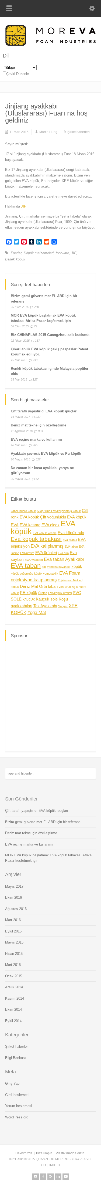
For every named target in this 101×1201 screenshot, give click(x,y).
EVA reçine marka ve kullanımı (36, 439)
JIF (23, 206)
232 (38, 416)
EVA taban (71, 546)
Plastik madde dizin (70, 1153)
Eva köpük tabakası (36, 539)
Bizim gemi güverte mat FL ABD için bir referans (43, 822)
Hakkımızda (24, 1153)
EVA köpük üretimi (60, 593)
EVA (15, 525)
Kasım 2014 (14, 998)
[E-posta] (35, 1176)
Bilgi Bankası (15, 1058)
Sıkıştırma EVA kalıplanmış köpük (59, 511)
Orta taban (48, 586)
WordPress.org (16, 1117)
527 (38, 459)
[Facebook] (43, 1176)
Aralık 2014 (14, 987)
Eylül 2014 (13, 1021)
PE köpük (28, 593)
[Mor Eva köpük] (50, 44)
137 (37, 340)
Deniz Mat (29, 586)
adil (44, 566)
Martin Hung (48, 132)
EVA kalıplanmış (47, 546)
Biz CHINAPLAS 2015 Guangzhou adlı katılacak (50, 335)
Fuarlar (16, 253)
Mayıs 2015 (14, 942)
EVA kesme (30, 525)
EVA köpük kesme (45, 533)
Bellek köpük (15, 259)
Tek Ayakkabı (45, 606)
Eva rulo (63, 553)
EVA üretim (27, 553)
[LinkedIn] (58, 1176)
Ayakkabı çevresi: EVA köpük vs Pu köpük (46, 454)
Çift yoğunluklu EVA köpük (63, 517)
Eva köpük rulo (71, 533)
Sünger (63, 606)
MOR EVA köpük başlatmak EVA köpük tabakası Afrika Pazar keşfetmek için (48, 858)
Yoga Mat (36, 612)
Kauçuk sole (47, 599)
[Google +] (50, 1176)
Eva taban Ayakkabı (64, 559)
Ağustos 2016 (16, 909)
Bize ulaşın (44, 1153)
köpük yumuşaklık (46, 573)
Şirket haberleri (78, 132)
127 (35, 379)
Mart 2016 (13, 920)
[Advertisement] (50, 695)
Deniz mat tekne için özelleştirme (38, 425)
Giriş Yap (12, 1083)
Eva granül (70, 539)
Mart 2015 (13, 965)
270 (36, 306)
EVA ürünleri (46, 553)
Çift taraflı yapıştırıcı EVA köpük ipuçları (44, 411)
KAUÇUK (29, 599)
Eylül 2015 (13, 931)
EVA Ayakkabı (34, 559)
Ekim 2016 (13, 897)
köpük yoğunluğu (22, 573)
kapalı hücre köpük (23, 511)
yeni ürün (65, 586)
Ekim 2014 (13, 1009)
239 (35, 360)
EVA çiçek (50, 525)
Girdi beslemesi (17, 1095)
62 (37, 478)
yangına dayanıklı (58, 566)
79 (35, 326)
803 (40, 431)
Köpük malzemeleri (39, 253)
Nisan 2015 (14, 954)
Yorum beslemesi (18, 1106)
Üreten (42, 593)
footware (62, 253)
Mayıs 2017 (14, 886)
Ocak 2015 (13, 976)
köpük (76, 566)
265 (35, 445)
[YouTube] (65, 1176)
